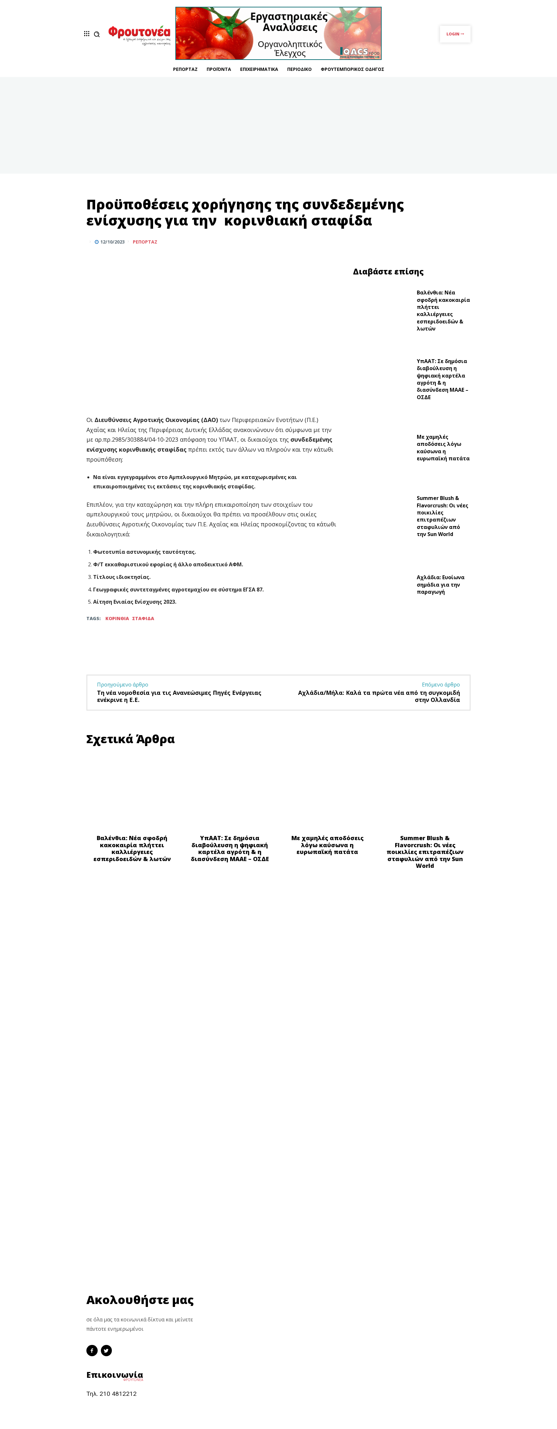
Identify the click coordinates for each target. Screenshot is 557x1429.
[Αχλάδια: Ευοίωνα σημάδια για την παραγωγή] (382, 586)
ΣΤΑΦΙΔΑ (143, 618)
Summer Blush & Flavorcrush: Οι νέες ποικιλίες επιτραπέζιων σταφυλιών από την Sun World (442, 516)
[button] (96, 34)
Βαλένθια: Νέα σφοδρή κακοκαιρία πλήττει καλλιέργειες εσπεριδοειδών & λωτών (443, 310)
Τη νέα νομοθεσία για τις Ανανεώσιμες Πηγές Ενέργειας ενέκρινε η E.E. (179, 696)
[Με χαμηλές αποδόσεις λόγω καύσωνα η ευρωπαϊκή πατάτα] (382, 449)
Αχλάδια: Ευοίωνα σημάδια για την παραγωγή (440, 584)
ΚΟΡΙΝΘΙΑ (117, 618)
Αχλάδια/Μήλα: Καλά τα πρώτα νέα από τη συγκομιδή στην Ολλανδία (379, 696)
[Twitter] (448, 241)
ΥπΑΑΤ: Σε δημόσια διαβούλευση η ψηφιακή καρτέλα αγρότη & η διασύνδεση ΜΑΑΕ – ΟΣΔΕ (442, 379)
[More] (464, 241)
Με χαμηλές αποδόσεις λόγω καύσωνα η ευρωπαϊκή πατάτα (443, 447)
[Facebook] (433, 241)
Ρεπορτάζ (145, 242)
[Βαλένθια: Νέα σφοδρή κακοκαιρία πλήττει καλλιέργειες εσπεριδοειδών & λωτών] (382, 312)
